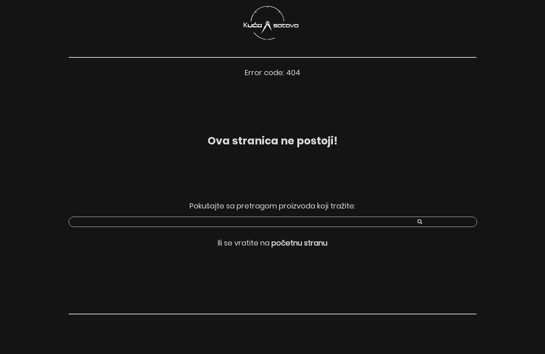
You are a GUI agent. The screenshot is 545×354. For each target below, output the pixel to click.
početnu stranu (299, 243)
